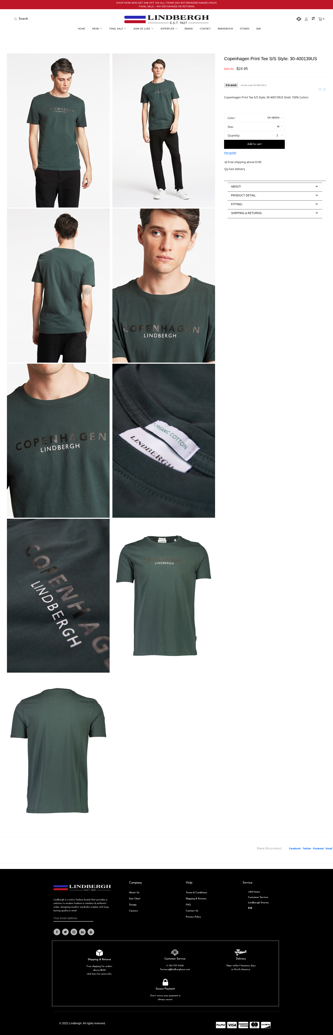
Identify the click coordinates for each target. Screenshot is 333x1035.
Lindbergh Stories (258, 902)
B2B (258, 29)
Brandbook (225, 29)
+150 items (254, 892)
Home (81, 29)
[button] (236, 186)
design (132, 904)
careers (133, 911)
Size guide (230, 152)
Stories (244, 29)
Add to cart (254, 144)
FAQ (188, 904)
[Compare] (314, 19)
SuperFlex (167, 29)
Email (329, 848)
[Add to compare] (324, 90)
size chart (134, 898)
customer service (258, 897)
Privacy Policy (193, 917)
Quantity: (234, 135)
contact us (192, 911)
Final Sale (116, 29)
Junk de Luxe (141, 29)
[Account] (307, 19)
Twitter (306, 848)
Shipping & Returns (196, 898)
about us (134, 892)
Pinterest (318, 848)
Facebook (295, 848)
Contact (205, 29)
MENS (95, 29)
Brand (189, 29)
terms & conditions (196, 892)
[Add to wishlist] (320, 90)
